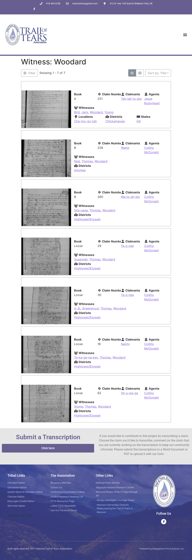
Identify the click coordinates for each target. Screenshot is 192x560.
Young (108, 112)
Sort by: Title (157, 73)
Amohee (80, 170)
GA (138, 121)
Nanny (125, 344)
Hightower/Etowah (87, 219)
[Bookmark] (25, 124)
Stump (78, 406)
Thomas (87, 161)
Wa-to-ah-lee (130, 197)
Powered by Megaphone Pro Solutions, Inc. (162, 548)
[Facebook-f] (34, 9)
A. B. (77, 308)
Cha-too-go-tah (85, 121)
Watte (125, 148)
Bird (77, 112)
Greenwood (90, 308)
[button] (185, 34)
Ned (77, 161)
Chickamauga (115, 121)
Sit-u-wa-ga (129, 393)
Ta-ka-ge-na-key (86, 357)
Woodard (96, 112)
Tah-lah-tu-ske (131, 99)
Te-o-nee (127, 246)
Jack (84, 112)
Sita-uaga (81, 210)
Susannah (81, 259)
